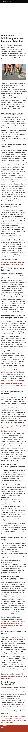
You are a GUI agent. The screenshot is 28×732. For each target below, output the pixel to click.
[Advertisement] (14, 18)
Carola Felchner (6, 61)
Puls (12, 98)
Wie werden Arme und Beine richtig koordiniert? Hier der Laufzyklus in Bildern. (12, 625)
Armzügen (19, 89)
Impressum (4, 725)
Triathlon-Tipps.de (8, 2)
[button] (2, 729)
